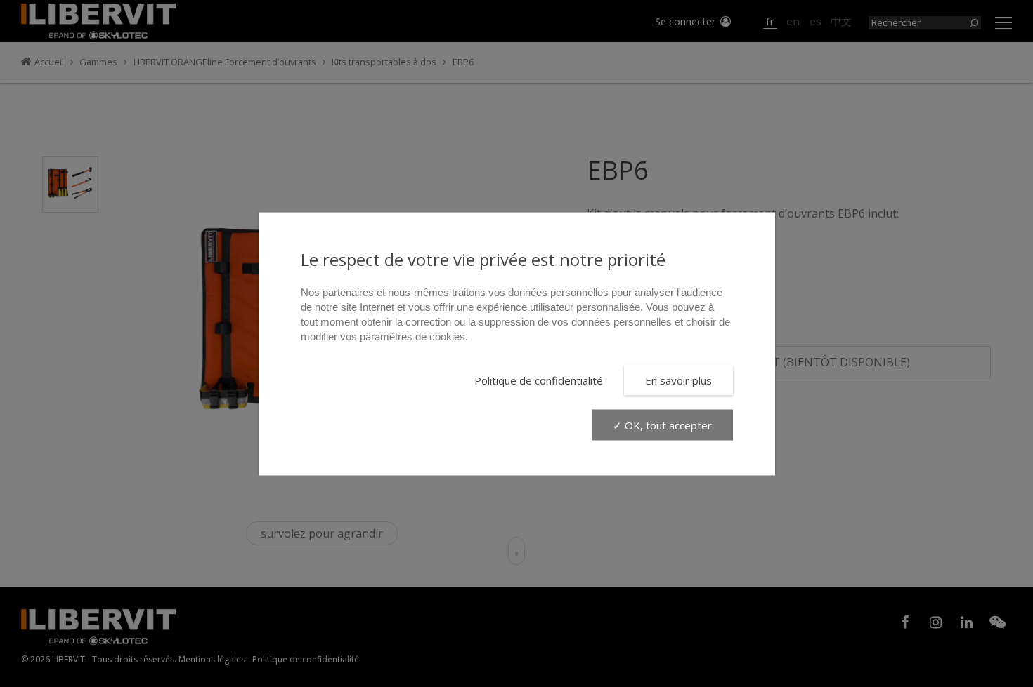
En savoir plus (678, 380)
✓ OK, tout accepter (662, 425)
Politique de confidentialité (538, 380)
